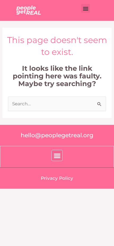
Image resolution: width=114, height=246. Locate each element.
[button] (85, 8)
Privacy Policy (57, 178)
